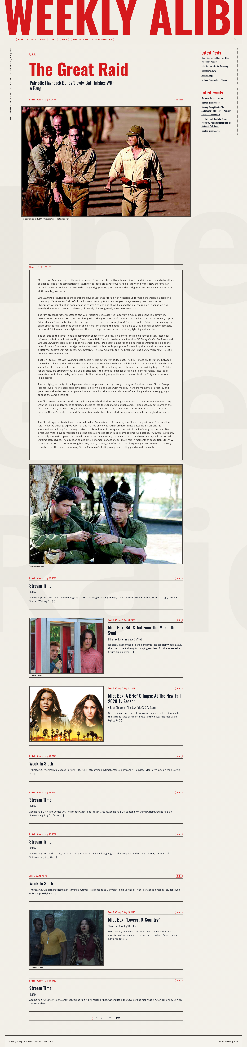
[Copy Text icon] (46, 267)
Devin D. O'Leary (36, 99)
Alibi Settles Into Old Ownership (214, 66)
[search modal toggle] (235, 39)
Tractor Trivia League (210, 102)
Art (54, 39)
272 (111, 1018)
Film (32, 39)
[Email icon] (50, 267)
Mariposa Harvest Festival (212, 98)
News (20, 39)
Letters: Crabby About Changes (214, 80)
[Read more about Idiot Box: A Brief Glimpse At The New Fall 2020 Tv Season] (66, 715)
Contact (28, 1041)
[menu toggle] (10, 39)
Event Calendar (80, 39)
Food (64, 39)
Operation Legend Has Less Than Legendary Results (215, 59)
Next (118, 1018)
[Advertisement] (106, 242)
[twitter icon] (42, 267)
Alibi (31, 876)
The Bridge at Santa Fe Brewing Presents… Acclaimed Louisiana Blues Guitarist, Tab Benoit (217, 123)
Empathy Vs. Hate (208, 70)
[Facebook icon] (38, 267)
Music (43, 39)
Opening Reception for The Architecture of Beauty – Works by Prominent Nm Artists (216, 111)
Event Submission (103, 39)
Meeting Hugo (207, 75)
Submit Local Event (43, 1041)
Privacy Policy (15, 1041)
